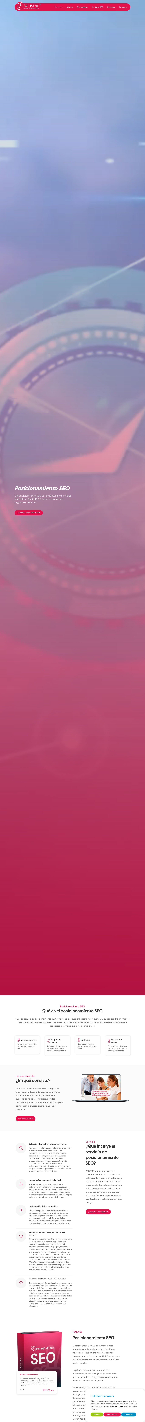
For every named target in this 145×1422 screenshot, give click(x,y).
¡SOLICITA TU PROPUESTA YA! (98, 1212)
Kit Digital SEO (97, 7)
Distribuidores (82, 7)
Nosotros (111, 7)
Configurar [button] (129, 1414)
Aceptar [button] (97, 1414)
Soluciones (58, 7)
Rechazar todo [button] (112, 1414)
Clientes (70, 7)
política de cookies (115, 1406)
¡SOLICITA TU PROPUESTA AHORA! (28, 513)
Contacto (123, 7)
